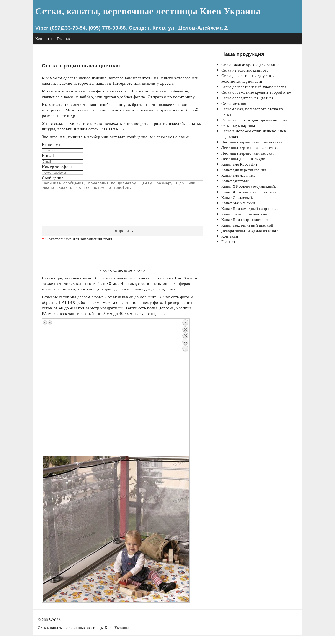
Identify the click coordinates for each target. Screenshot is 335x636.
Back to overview (185, 387)
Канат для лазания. (238, 175)
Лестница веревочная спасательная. (253, 142)
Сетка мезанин (234, 103)
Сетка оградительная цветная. (248, 97)
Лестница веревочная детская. (248, 153)
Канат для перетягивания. (244, 169)
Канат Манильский (238, 202)
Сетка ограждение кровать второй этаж (256, 92)
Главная (64, 38)
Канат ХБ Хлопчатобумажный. (248, 186)
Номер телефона (57, 166)
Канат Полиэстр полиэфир (244, 219)
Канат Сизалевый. (237, 197)
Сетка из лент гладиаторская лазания (254, 120)
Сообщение (52, 177)
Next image (49, 322)
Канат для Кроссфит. (239, 164)
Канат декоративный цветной (247, 225)
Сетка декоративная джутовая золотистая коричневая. (248, 78)
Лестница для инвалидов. (243, 158)
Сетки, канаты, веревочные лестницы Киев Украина (147, 11)
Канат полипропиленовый (244, 214)
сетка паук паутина (238, 125)
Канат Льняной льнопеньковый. (249, 191)
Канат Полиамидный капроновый (251, 208)
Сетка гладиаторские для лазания (251, 64)
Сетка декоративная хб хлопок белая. (254, 86)
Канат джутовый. (236, 180)
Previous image (45, 322)
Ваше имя (51, 144)
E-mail (48, 155)
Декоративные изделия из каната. (251, 230)
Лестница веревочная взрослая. (249, 147)
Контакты (43, 38)
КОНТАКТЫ (113, 128)
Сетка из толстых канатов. (244, 70)
